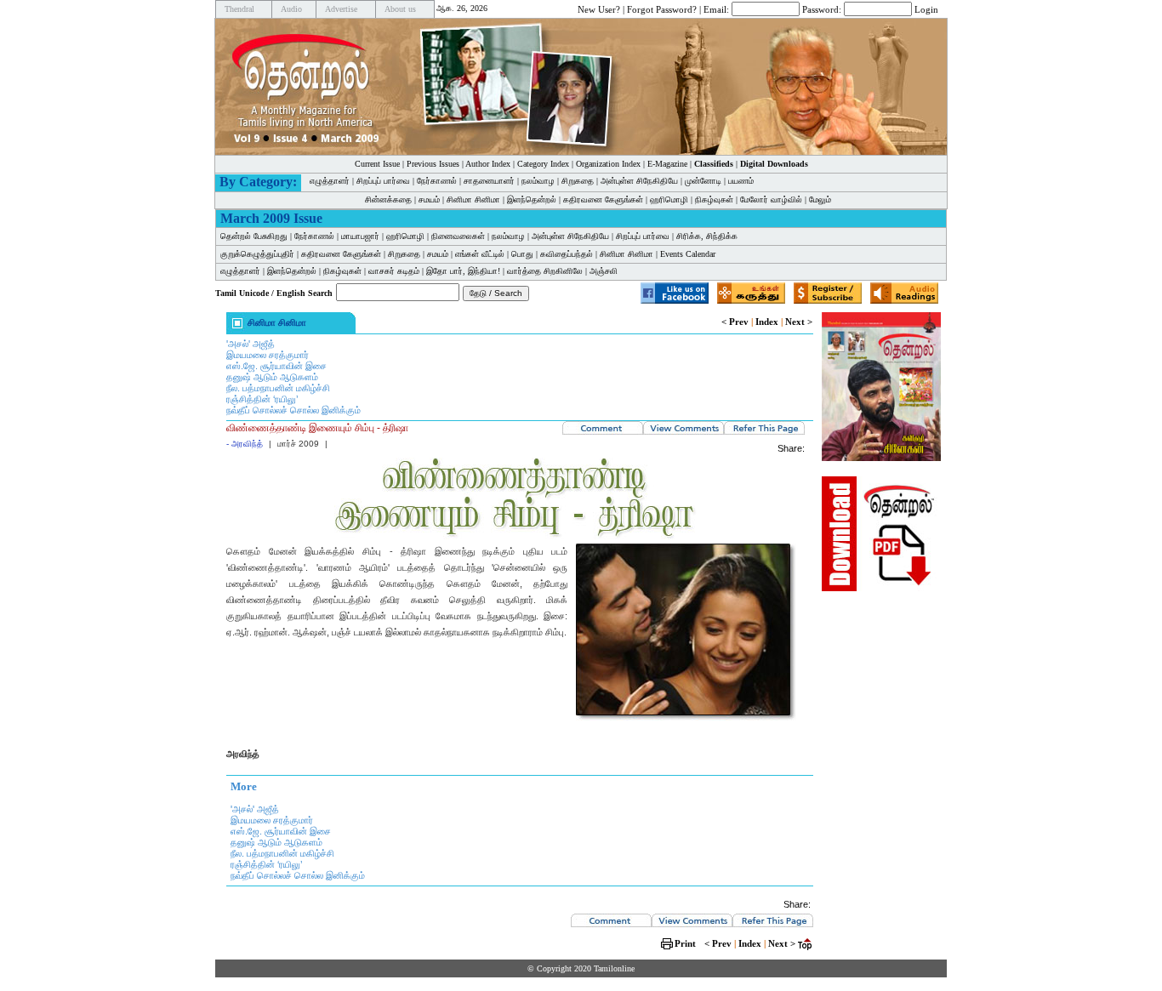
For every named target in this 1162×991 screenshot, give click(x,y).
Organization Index (608, 163)
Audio (291, 9)
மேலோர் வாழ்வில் (771, 199)
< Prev (735, 321)
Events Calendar (687, 254)
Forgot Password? (662, 8)
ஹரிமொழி (669, 199)
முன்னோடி (703, 180)
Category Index (543, 163)
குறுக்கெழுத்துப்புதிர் (257, 254)
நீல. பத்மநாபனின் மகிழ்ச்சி (278, 388)
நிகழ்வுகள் (714, 199)
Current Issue (377, 163)
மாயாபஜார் (360, 236)
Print (685, 943)
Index (766, 321)
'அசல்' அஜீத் (250, 344)
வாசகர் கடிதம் (393, 271)
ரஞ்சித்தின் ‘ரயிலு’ (262, 399)
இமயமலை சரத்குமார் (267, 355)
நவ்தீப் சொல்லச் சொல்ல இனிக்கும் (293, 410)
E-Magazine (667, 163)
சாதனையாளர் (489, 180)
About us (400, 9)
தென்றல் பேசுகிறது (254, 236)
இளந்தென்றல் (531, 199)
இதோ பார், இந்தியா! (463, 271)
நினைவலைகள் (458, 236)
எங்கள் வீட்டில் (479, 254)
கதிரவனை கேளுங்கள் (603, 199)
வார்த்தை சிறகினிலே (545, 271)
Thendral (239, 9)
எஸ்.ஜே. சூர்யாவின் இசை (276, 366)
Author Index (487, 163)
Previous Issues (433, 163)
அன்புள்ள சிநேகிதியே (639, 180)
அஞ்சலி (604, 271)
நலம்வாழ (538, 180)
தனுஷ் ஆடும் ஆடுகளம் (272, 377)
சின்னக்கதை (388, 199)
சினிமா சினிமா (473, 199)
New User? (599, 8)
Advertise (341, 9)
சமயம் (429, 199)
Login (926, 8)
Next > (798, 321)
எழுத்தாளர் (330, 180)
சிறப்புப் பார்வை (383, 180)
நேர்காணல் (437, 180)
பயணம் (741, 180)
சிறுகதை (577, 180)
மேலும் (820, 199)
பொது (522, 254)
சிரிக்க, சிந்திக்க (707, 236)
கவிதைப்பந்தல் (566, 254)
